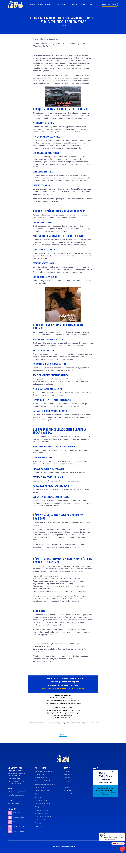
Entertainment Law (41, 777)
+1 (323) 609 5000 (13, 803)
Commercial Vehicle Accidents (44, 771)
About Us (67, 771)
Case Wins (67, 777)
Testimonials (68, 774)
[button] (44, 4)
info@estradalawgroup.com (16, 792)
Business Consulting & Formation (45, 784)
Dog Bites (38, 797)
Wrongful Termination (41, 807)
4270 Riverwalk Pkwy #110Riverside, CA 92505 (16, 782)
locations (82, 4)
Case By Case (39, 826)
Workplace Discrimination (43, 816)
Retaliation (38, 823)
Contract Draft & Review (42, 790)
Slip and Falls (39, 794)
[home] (15, 4)
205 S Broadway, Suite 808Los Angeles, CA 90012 (16, 774)
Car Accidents (39, 787)
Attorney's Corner (69, 781)
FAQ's (65, 784)
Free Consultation (69, 794)
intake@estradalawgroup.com (17, 795)
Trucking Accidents (41, 800)
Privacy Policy (68, 790)
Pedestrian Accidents (41, 810)
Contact (66, 787)
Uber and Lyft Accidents (42, 803)
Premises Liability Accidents (43, 781)
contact (91, 4)
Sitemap (72, 846)
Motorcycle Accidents (41, 813)
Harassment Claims (41, 819)
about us (33, 4)
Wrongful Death (39, 774)
